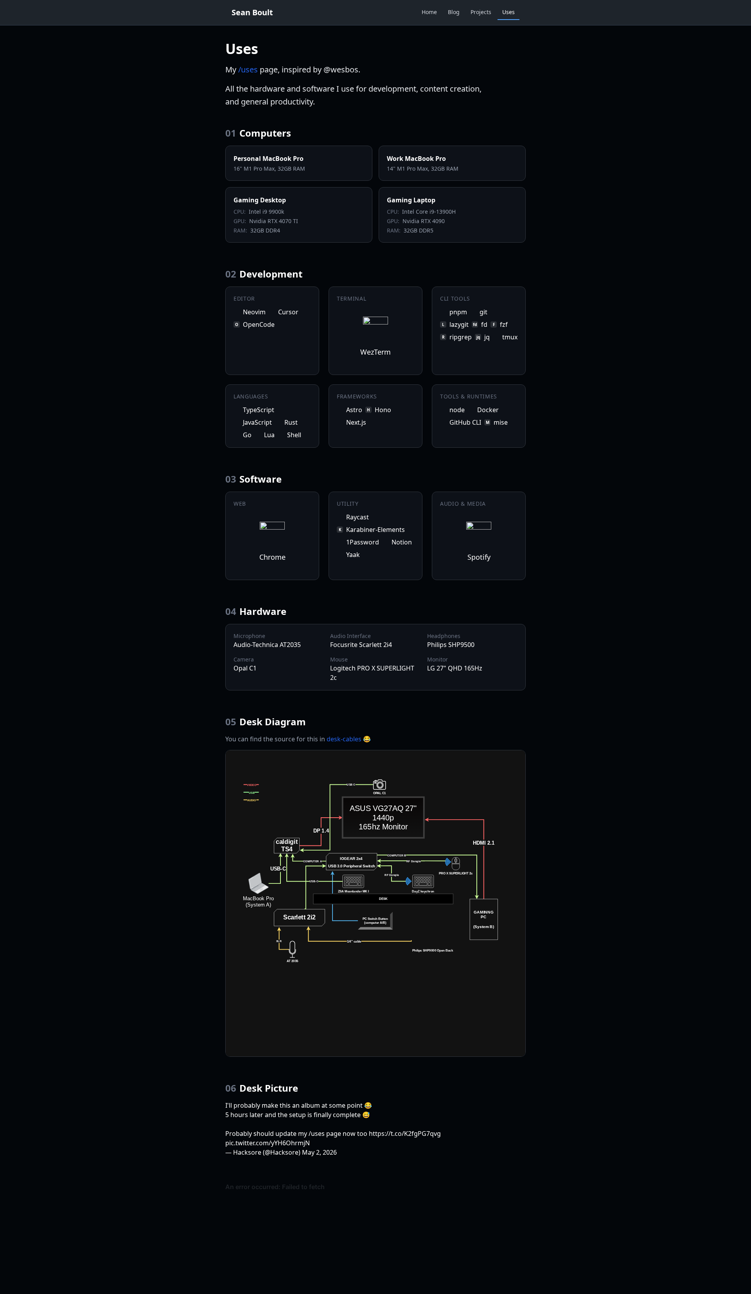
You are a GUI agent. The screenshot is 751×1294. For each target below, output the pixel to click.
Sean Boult (252, 12)
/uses (248, 69)
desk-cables (344, 739)
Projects (481, 12)
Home (429, 12)
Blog (454, 12)
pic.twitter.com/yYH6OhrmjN (267, 1143)
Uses (508, 12)
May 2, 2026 (319, 1152)
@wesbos (340, 69)
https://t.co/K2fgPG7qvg (405, 1133)
